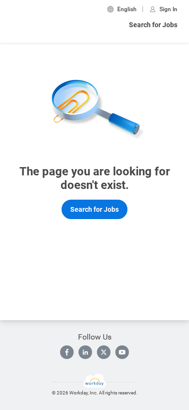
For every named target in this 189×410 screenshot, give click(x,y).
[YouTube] (122, 352)
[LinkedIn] (85, 352)
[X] (103, 352)
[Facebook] (67, 352)
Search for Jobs (153, 25)
